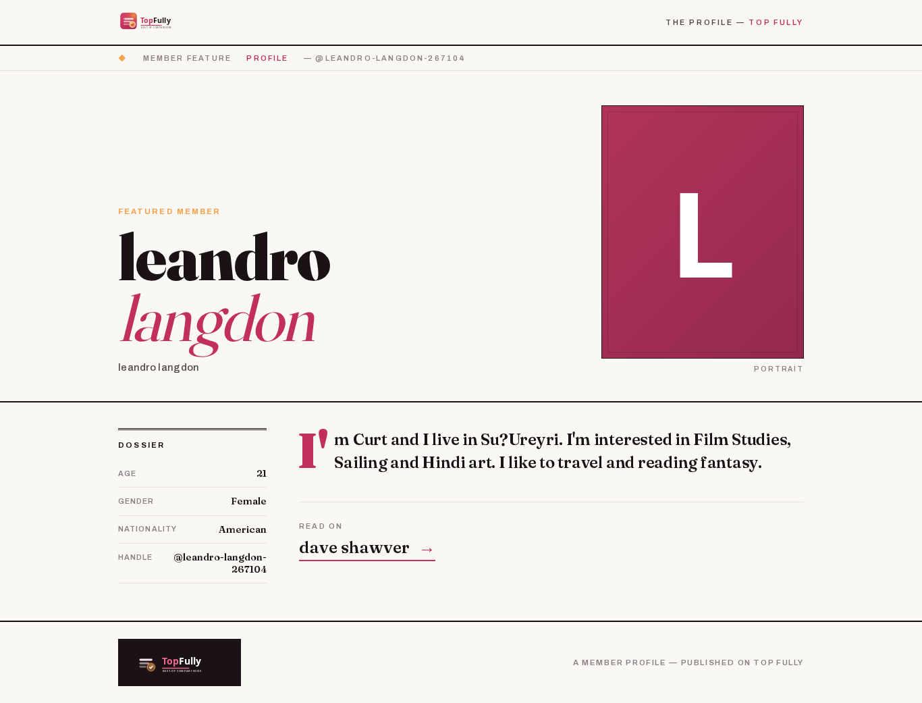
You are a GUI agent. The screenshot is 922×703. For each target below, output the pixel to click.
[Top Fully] (154, 22)
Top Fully (776, 22)
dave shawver (367, 547)
